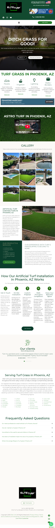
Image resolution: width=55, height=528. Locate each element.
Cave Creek (47, 398)
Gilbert (18, 398)
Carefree (46, 400)
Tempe (4, 407)
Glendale (4, 405)
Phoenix (4, 398)
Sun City (32, 398)
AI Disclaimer (15, 516)
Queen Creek (33, 402)
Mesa (3, 400)
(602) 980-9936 (27, 52)
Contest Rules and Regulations (30, 516)
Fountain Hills (34, 407)
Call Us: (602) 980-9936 (27, 508)
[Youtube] (10, 17)
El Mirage (32, 400)
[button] (19, 22)
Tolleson (46, 403)
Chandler (5, 402)
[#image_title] (27, 104)
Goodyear (18, 405)
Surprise (18, 402)
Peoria (18, 400)
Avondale (18, 403)
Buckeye (18, 407)
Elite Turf (13, 515)
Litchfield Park (48, 402)
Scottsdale (5, 403)
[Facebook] (3, 17)
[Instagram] (7, 17)
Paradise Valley (34, 408)
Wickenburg (47, 405)
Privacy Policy (34, 515)
